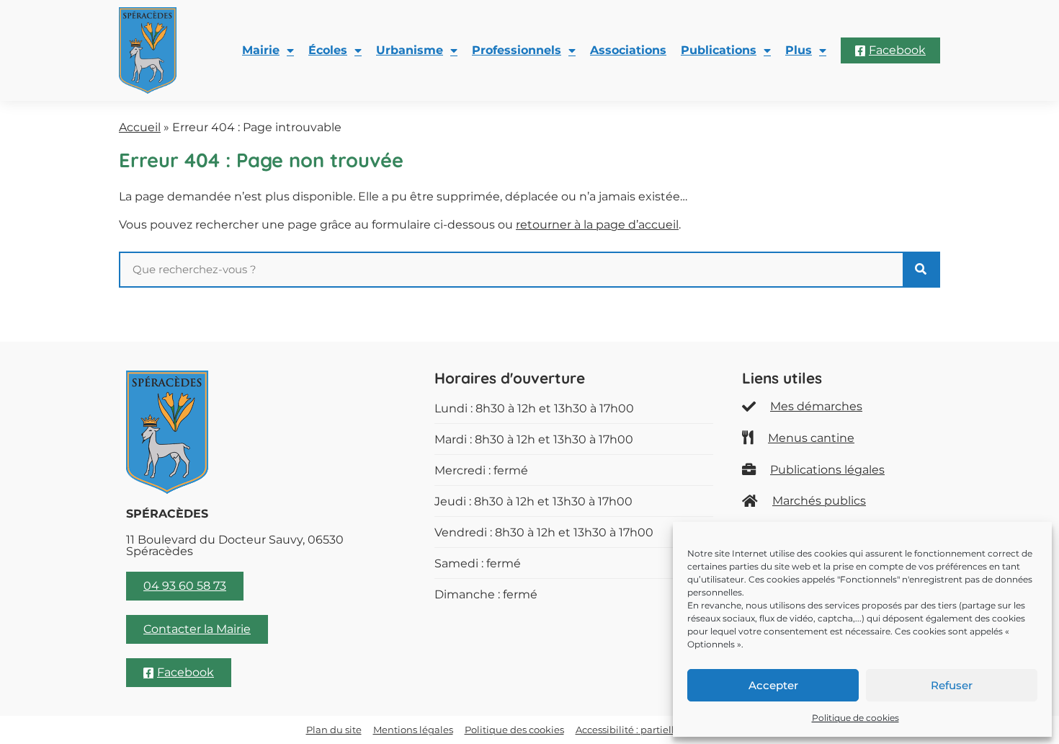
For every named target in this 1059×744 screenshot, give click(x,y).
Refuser (952, 685)
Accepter (773, 685)
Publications (718, 50)
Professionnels (516, 50)
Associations (628, 50)
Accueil (140, 127)
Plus (798, 50)
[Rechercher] (921, 269)
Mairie (261, 50)
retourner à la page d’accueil (597, 224)
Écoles (327, 50)
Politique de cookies (855, 717)
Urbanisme (409, 50)
